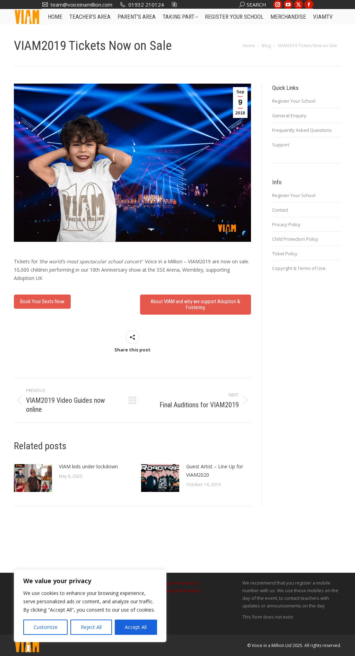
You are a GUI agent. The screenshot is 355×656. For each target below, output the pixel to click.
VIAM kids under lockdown (88, 466)
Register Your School (293, 101)
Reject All (91, 627)
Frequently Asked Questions (302, 130)
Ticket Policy (284, 253)
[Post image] (33, 478)
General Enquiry (289, 115)
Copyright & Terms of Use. (299, 268)
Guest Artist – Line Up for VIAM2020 (214, 470)
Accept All (136, 627)
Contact (280, 210)
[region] (90, 605)
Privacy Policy (286, 224)
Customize (46, 627)
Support (280, 145)
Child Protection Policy (295, 239)
